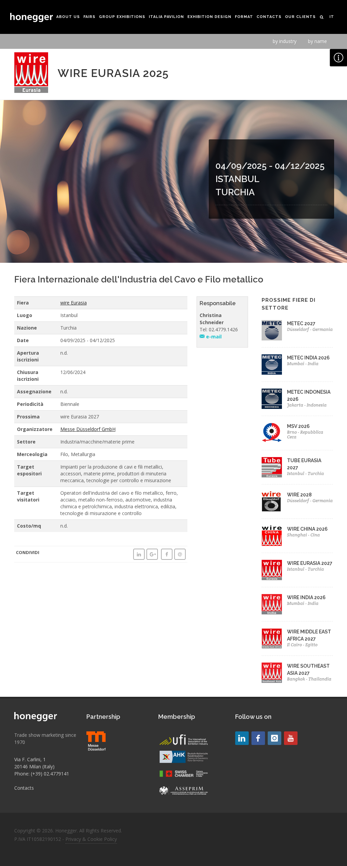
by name (317, 41)
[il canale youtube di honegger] (291, 738)
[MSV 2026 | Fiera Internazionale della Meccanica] (272, 433)
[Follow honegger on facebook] (258, 738)
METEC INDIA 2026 (308, 357)
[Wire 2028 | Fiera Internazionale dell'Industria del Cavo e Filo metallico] (272, 501)
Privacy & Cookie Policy (91, 839)
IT (331, 17)
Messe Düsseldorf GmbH (88, 429)
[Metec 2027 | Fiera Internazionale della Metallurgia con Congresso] (272, 330)
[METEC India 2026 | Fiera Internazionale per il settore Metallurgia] (272, 364)
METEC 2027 (301, 323)
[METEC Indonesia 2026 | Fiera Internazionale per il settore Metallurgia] (272, 399)
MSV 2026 (298, 426)
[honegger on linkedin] (242, 738)
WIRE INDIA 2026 (306, 597)
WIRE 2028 (299, 494)
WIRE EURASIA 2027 (309, 563)
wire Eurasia (73, 302)
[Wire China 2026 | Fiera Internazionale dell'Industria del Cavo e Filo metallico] (272, 536)
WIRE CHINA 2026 (307, 529)
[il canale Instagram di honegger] (274, 738)
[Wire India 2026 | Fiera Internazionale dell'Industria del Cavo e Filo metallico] (272, 604)
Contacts (24, 788)
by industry (285, 41)
